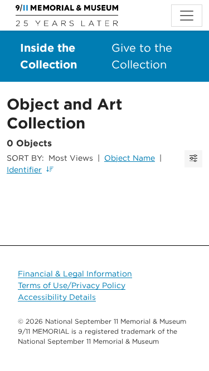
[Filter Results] (193, 158)
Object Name (129, 158)
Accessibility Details (57, 297)
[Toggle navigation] (186, 15)
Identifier (24, 169)
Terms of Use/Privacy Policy (71, 285)
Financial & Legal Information (75, 273)
